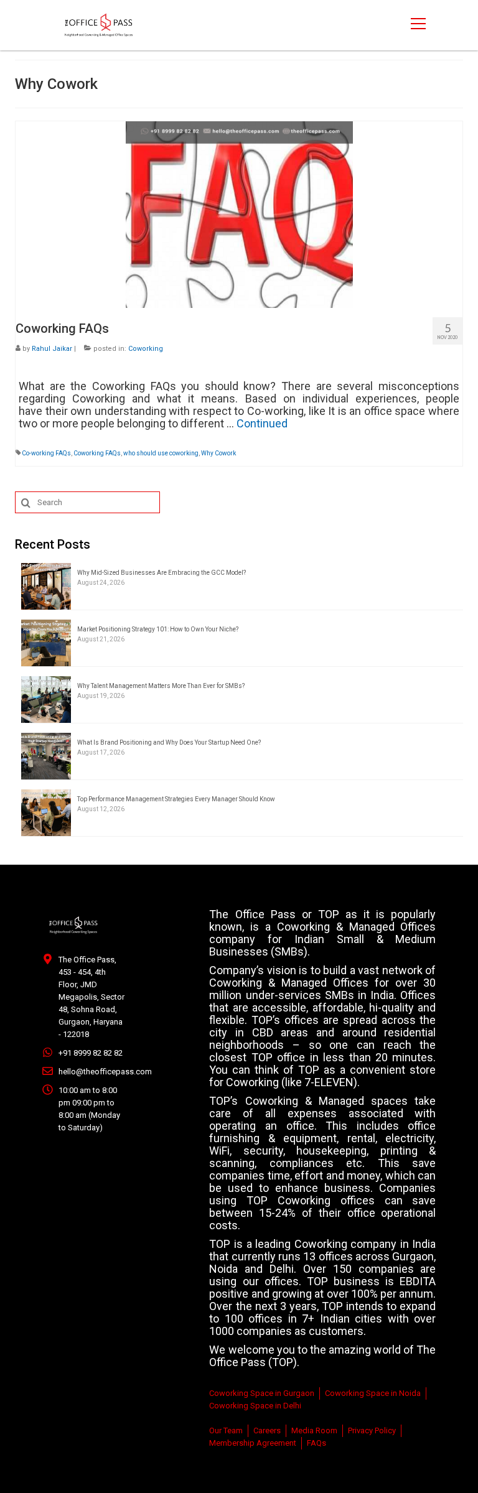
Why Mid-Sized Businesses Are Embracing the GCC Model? (161, 572)
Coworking (145, 349)
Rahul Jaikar (52, 349)
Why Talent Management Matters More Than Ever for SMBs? (161, 685)
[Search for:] (87, 502)
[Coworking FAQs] (239, 214)
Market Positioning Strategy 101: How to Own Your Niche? (157, 629)
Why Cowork (218, 453)
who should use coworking (161, 453)
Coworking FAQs (97, 453)
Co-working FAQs (46, 453)
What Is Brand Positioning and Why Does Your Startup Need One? (169, 742)
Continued (262, 423)
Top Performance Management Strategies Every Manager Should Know (176, 799)
